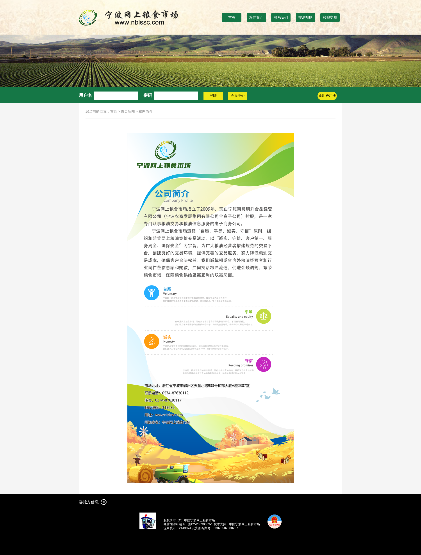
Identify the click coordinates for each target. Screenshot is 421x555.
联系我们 (281, 17)
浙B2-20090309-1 (200, 524)
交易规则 (305, 17)
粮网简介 (256, 17)
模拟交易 (330, 17)
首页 (231, 17)
